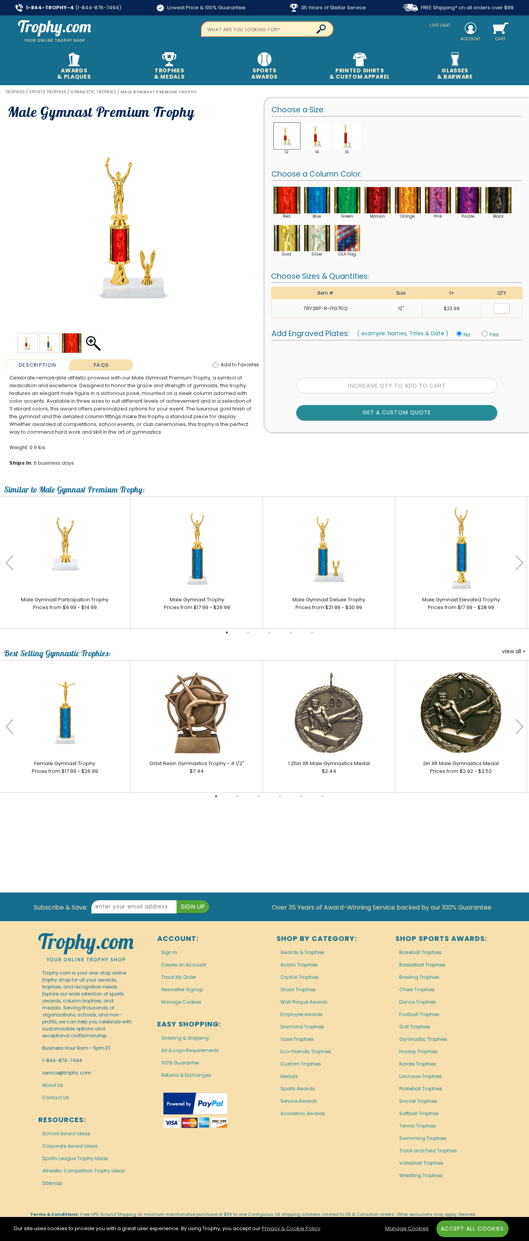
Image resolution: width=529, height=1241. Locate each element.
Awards (74, 74)
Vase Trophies (297, 1039)
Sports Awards (297, 1088)
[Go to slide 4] (291, 633)
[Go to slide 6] (322, 796)
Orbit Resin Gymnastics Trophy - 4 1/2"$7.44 (196, 767)
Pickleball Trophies (420, 1088)
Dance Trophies (417, 1002)
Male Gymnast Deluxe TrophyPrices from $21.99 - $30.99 (328, 603)
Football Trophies (419, 1014)
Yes (494, 334)
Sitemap (52, 1183)
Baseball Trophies (420, 952)
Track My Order (178, 977)
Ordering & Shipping (185, 1038)
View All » (513, 651)
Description (37, 365)
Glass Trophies (298, 989)
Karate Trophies (417, 1064)
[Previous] (9, 562)
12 (287, 152)
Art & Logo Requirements (190, 1050)
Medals (289, 1076)
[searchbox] (267, 29)
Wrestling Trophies (421, 1175)
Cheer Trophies (417, 989)
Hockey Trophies (418, 1051)
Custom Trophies (300, 1064)
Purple (468, 216)
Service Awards (298, 1101)
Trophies (169, 74)
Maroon (377, 216)
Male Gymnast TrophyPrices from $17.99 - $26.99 (197, 603)
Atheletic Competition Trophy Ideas (83, 1170)
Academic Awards (302, 1113)
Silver (317, 254)
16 (347, 152)
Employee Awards (301, 1014)
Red (286, 216)
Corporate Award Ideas (70, 1146)
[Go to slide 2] (248, 633)
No (467, 334)
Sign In (169, 952)
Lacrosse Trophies (420, 1076)
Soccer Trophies (418, 1101)
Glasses (455, 74)
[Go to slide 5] (312, 633)
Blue (317, 216)
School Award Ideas (66, 1133)
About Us (52, 1085)
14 (317, 152)
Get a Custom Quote (396, 412)
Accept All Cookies (472, 1228)
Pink (438, 216)
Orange (407, 216)
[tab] (37, 364)
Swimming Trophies (423, 1138)
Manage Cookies (181, 1002)
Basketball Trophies (422, 964)
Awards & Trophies (302, 952)
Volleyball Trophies (421, 1163)
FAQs (101, 365)
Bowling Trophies (419, 977)
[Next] (519, 562)
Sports (264, 74)
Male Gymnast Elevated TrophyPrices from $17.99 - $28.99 (461, 603)
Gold (286, 254)
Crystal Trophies (299, 977)
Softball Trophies (419, 1113)
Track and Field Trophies (428, 1150)
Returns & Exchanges (186, 1075)
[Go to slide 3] (269, 633)
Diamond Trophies (302, 1026)
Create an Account (183, 964)
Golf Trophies (414, 1026)
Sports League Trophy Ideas (75, 1158)
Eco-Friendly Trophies (305, 1051)
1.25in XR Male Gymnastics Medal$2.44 (329, 767)
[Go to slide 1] (227, 633)
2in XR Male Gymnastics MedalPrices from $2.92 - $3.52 (461, 767)
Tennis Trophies (417, 1126)
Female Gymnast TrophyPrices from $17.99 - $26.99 (65, 767)
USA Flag (347, 254)
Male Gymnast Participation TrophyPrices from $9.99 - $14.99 (64, 603)
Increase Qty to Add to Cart (397, 386)
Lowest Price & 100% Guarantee (206, 7)
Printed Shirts (360, 74)
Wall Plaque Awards (304, 1002)
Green (347, 216)
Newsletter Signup (182, 989)
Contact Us (55, 1097)
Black (498, 216)
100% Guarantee (180, 1062)
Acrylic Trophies (299, 964)
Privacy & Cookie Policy (291, 1228)
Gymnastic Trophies (423, 1039)
